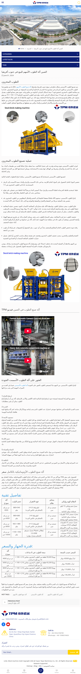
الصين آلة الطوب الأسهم (55, 594)
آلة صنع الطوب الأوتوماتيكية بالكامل (25, 471)
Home (22, 49)
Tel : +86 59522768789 (56, 633)
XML (40, 666)
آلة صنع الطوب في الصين (26, 309)
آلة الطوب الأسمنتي (21, 385)
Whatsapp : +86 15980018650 (58, 635)
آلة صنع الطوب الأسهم (23, 87)
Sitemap (29, 666)
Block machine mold (15, 661)
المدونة (29, 49)
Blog (35, 666)
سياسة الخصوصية (48, 666)
